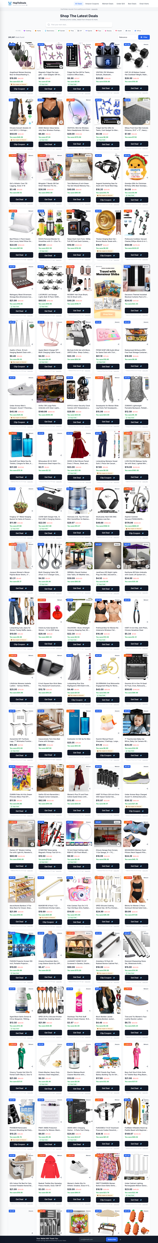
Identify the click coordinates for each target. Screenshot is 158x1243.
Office (139, 31)
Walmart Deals (107, 4)
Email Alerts (144, 4)
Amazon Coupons (92, 4)
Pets (72, 31)
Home (39, 31)
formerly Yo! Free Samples (19, 5)
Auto (129, 31)
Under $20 (121, 4)
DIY (81, 31)
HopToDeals (19, 3)
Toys (99, 31)
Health (120, 31)
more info (95, 9)
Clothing (28, 31)
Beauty (109, 31)
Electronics (50, 31)
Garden (62, 31)
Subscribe (112, 1239)
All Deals (78, 4)
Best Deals (132, 4)
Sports (90, 31)
